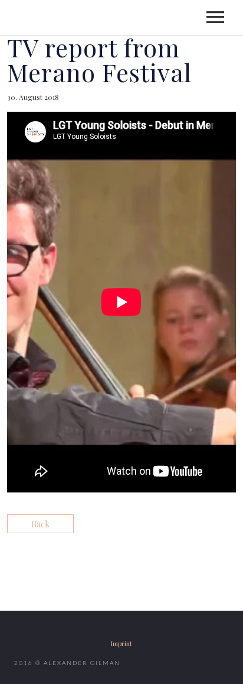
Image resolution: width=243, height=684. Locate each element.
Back (40, 524)
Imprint (121, 643)
